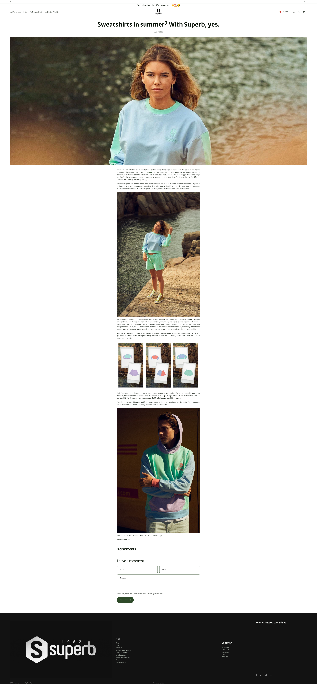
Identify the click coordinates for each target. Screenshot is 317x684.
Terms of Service (122, 653)
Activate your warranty (124, 650)
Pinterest (225, 657)
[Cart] (304, 12)
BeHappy (149, 172)
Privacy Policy (121, 662)
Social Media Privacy (123, 657)
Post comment (125, 600)
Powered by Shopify (26, 683)
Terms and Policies (158, 683)
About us (119, 648)
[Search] (293, 12)
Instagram (225, 652)
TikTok (224, 654)
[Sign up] (304, 675)
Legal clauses (121, 655)
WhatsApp (225, 647)
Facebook (225, 649)
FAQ (117, 645)
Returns (119, 660)
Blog (117, 643)
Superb (16, 683)
